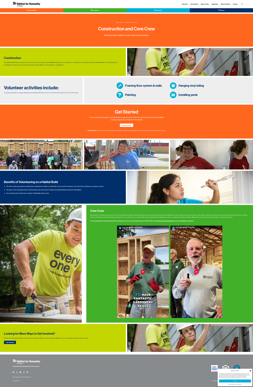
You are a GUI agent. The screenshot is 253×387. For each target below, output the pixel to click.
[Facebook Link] (13, 372)
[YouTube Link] (20, 372)
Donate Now (95, 10)
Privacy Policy (238, 384)
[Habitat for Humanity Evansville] (27, 4)
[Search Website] (242, 4)
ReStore (222, 10)
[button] (250, 370)
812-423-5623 (16, 380)
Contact (235, 4)
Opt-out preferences (232, 384)
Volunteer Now (32, 10)
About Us (185, 4)
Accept (235, 381)
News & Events (225, 4)
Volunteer (122, 22)
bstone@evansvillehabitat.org (166, 221)
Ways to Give (205, 4)
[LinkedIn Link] (27, 372)
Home (117, 22)
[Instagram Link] (24, 372)
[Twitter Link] (17, 372)
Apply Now (215, 4)
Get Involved (194, 4)
